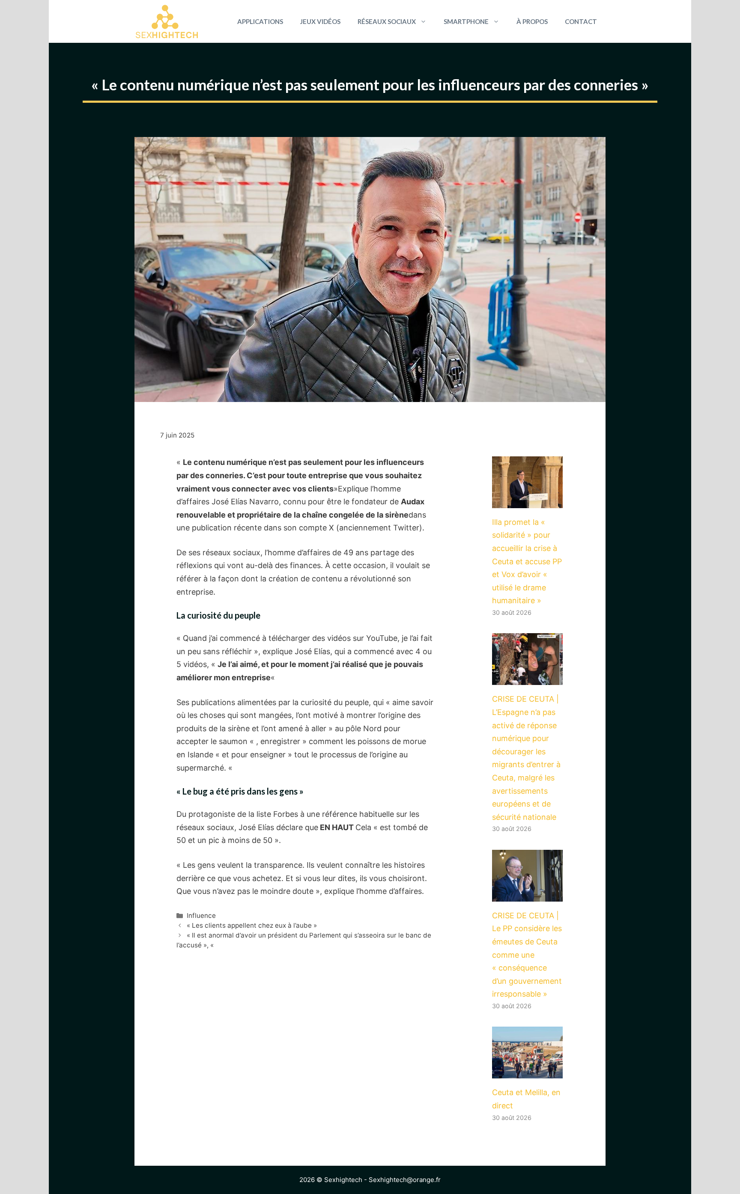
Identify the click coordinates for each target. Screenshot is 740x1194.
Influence (201, 915)
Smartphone (466, 21)
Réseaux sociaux (387, 21)
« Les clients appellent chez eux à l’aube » (252, 925)
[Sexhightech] (166, 21)
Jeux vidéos (320, 21)
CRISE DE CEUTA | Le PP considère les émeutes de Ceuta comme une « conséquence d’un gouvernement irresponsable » (527, 955)
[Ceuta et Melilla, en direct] (527, 1071)
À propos (532, 21)
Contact (581, 21)
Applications (260, 21)
